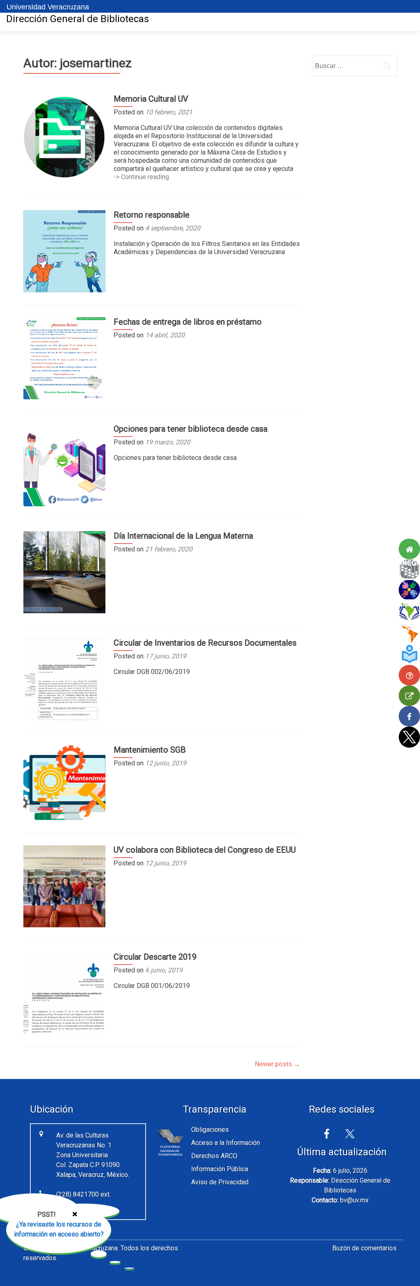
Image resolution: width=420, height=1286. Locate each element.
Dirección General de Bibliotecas (77, 19)
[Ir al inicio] (409, 549)
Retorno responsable (151, 215)
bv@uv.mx (354, 1200)
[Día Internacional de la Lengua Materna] (64, 572)
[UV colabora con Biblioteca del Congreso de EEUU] (64, 886)
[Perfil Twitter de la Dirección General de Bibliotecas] (409, 737)
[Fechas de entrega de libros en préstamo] (64, 358)
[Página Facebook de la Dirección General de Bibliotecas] (409, 716)
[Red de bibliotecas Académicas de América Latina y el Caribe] (409, 633)
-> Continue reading (141, 177)
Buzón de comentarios (364, 1248)
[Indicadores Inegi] (409, 569)
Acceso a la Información (225, 1143)
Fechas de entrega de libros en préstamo (188, 322)
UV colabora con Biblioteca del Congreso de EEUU (205, 850)
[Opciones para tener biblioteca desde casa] (64, 465)
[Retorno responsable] (64, 251)
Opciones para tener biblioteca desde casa (190, 429)
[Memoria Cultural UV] (64, 136)
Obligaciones (210, 1130)
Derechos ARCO (214, 1156)
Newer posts (277, 1064)
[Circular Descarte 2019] (64, 993)
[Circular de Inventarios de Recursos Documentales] (64, 679)
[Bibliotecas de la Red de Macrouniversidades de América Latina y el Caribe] (409, 611)
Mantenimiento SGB (150, 750)
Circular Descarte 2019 (155, 957)
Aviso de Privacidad (220, 1182)
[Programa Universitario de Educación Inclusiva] (409, 590)
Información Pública (219, 1169)
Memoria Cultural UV (151, 99)
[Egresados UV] (409, 654)
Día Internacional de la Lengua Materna (183, 536)
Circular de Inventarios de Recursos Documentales (205, 643)
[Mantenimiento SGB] (64, 782)
